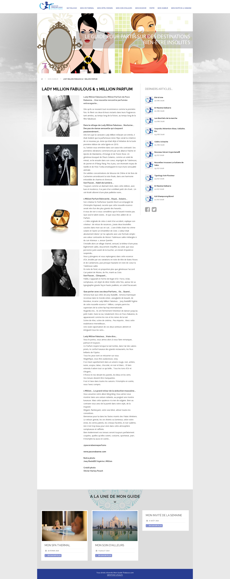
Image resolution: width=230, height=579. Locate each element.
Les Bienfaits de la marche (165, 118)
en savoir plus (54, 555)
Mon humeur (163, 8)
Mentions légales (115, 575)
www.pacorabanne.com (94, 452)
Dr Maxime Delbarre (162, 108)
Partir (151, 8)
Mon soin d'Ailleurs (124, 8)
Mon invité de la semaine (181, 8)
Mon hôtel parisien (105, 8)
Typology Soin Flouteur (164, 176)
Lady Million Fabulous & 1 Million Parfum (80, 79)
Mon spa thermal (87, 8)
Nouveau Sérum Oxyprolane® (167, 152)
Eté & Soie (158, 97)
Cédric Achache (161, 142)
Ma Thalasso (72, 8)
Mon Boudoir (140, 8)
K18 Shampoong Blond (164, 196)
